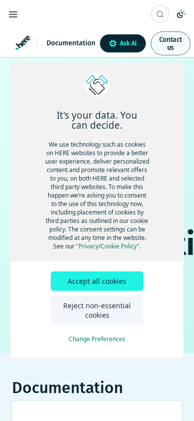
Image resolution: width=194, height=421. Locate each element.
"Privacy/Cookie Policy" (107, 246)
